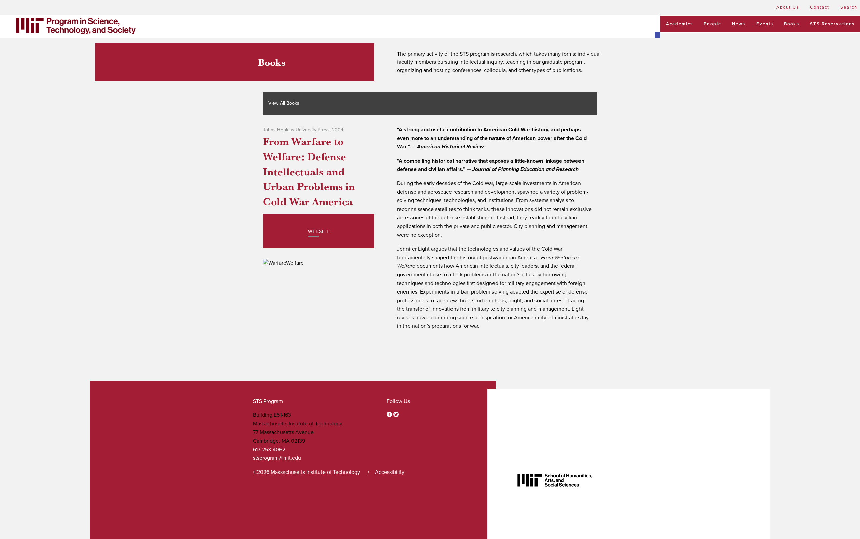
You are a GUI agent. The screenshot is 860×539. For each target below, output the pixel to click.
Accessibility (389, 472)
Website (319, 231)
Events (764, 24)
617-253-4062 (269, 449)
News (738, 24)
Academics (679, 24)
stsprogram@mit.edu (277, 458)
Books (791, 24)
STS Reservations (832, 24)
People (712, 24)
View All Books (283, 103)
